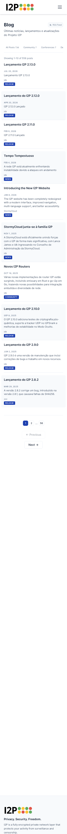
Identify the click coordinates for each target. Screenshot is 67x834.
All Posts (12, 47)
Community (30, 47)
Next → (33, 444)
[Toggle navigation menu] (60, 7)
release (9, 84)
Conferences (48, 47)
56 (41, 423)
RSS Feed (57, 25)
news (8, 179)
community (11, 297)
